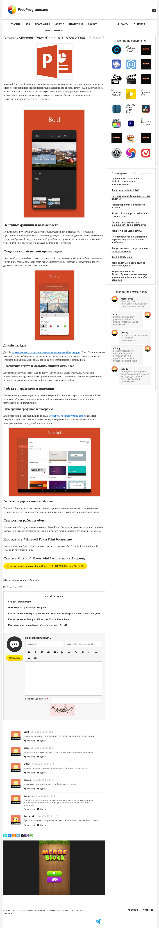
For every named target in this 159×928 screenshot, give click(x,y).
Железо (59, 24)
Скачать (93, 24)
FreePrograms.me (33, 9)
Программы (42, 24)
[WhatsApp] (31, 835)
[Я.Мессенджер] (5, 835)
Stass (27, 748)
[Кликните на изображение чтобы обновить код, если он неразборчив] (62, 715)
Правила (148, 910)
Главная (15, 24)
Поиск (141, 24)
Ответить (31, 741)
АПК (28, 24)
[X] (23, 835)
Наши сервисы (54, 30)
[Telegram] (18, 835)
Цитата (43, 741)
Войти (124, 24)
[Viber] (27, 835)
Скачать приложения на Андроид (21, 580)
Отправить (14, 658)
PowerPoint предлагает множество (67, 415)
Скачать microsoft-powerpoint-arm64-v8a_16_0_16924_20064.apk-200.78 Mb (45, 566)
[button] (29, 652)
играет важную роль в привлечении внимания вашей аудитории (46, 352)
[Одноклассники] (14, 835)
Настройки (76, 24)
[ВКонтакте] (9, 835)
